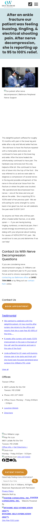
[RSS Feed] (14, 461)
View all (5, 369)
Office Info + (7, 447)
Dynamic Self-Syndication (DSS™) (16, 515)
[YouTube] (11, 461)
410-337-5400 (23, 457)
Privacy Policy (8, 491)
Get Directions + (20, 447)
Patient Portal (14, 472)
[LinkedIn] (7, 461)
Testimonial (9, 315)
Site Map (6, 520)
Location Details (11, 408)
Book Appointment (17, 306)
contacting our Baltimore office (15, 277)
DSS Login (14, 520)
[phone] (30, 4)
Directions (8, 413)
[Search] (35, 481)
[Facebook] (4, 461)
